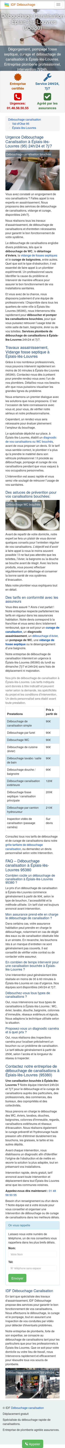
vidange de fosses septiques (39, 255)
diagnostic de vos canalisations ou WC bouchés (31, 439)
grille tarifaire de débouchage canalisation (24, 847)
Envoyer (17, 1278)
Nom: (12, 1248)
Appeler (34, 1444)
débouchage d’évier (45, 636)
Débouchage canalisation (27, 1408)
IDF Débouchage (23, 4)
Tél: (10, 1262)
